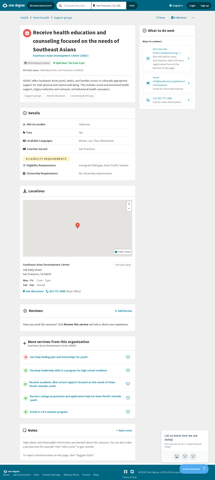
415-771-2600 (57, 291)
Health (24, 17)
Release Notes (71, 474)
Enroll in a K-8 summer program (49, 412)
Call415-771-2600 (162, 98)
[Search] (60, 5)
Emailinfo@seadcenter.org (169, 81)
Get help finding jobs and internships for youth (59, 357)
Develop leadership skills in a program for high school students (68, 370)
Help (36, 474)
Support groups (63, 17)
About (6, 474)
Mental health (41, 17)
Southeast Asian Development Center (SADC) (61, 55)
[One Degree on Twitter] (132, 471)
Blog (96, 474)
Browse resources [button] (40, 5)
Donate (86, 474)
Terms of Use (129, 477)
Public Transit (124, 251)
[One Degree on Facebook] (125, 471)
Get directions (34, 291)
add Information (22, 474)
